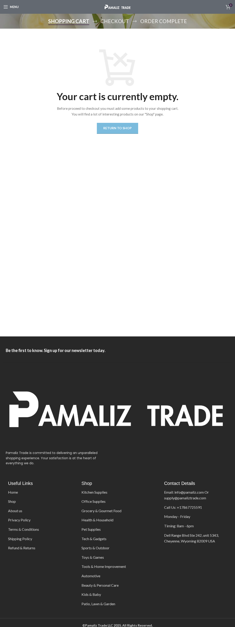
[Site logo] (117, 6)
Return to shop (117, 128)
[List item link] (39, 492)
